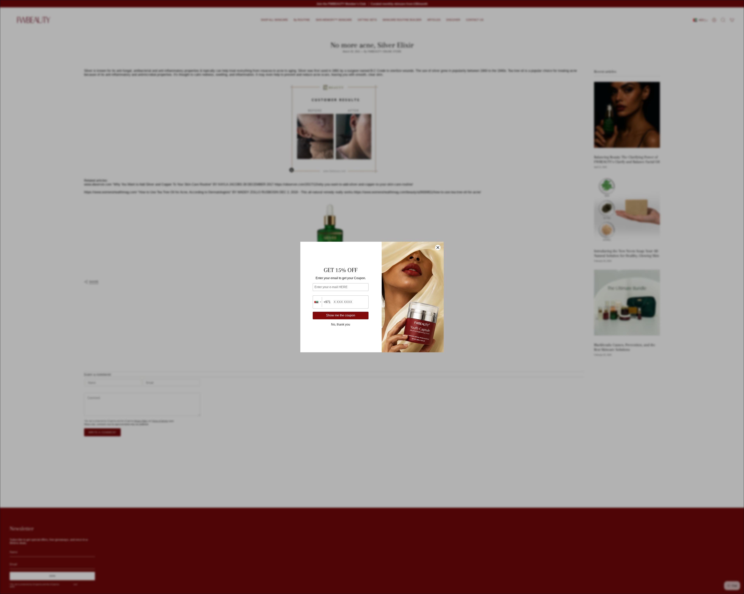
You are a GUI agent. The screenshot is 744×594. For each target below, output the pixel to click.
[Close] (438, 247)
